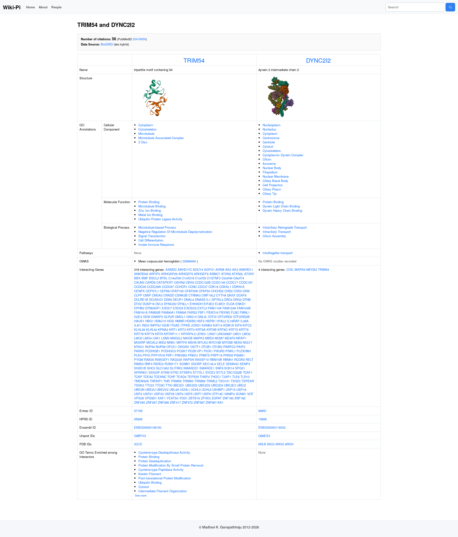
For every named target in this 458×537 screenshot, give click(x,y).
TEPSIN (193, 376)
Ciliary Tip (269, 193)
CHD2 (228, 291)
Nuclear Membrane (276, 176)
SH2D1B (140, 368)
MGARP (140, 342)
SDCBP (196, 363)
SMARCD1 (190, 368)
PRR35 (228, 355)
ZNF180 (228, 398)
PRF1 (170, 355)
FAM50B (155, 312)
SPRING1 (141, 372)
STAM (165, 372)
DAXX (231, 295)
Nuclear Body (272, 168)
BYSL (163, 278)
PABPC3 (229, 346)
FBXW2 (224, 312)
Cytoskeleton (147, 129)
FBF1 (202, 312)
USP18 (241, 389)
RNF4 (148, 363)
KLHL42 (151, 329)
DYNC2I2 (318, 60)
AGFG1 (209, 269)
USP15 (230, 389)
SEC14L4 (209, 363)
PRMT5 (204, 355)
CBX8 (190, 282)
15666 (262, 419)
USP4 (179, 393)
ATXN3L (237, 273)
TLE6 (235, 376)
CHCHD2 (217, 291)
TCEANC (160, 376)
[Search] (450, 7)
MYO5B (227, 342)
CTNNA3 (194, 295)
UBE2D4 (217, 385)
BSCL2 (154, 278)
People (56, 7)
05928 (138, 419)
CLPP (138, 295)
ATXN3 (226, 273)
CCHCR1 (181, 286)
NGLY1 (247, 342)
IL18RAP (233, 321)
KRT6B (212, 329)
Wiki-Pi (12, 7)
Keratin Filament (149, 474)
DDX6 (168, 299)
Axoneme (269, 163)
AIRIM (219, 269)
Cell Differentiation (150, 240)
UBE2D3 (204, 385)
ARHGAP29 (169, 273)
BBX (137, 278)
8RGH (289, 444)
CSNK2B (181, 295)
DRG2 (237, 299)
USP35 (169, 393)
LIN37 (212, 333)
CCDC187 (246, 282)
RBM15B (216, 359)
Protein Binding (148, 202)
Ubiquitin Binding (149, 482)
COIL (290, 269)
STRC (174, 372)
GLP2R (169, 316)
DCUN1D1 (156, 299)
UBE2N (139, 389)
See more (140, 495)
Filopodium (270, 172)
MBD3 (209, 338)
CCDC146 (218, 282)
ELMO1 (220, 303)
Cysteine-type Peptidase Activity (161, 469)
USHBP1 (218, 389)
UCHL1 (185, 389)
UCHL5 (206, 389)
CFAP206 (191, 291)
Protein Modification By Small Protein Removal (170, 465)
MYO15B (215, 342)
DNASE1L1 (203, 299)
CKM (246, 291)
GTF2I (212, 316)
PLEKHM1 (244, 351)
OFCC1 (172, 346)
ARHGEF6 (201, 273)
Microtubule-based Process (157, 227)
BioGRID (107, 44)
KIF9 (238, 325)
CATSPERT (164, 282)
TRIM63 (187, 381)
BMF (144, 278)
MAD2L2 (176, 338)
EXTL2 (202, 308)
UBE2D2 (191, 385)
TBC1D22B (234, 372)
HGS (170, 321)
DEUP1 (178, 299)
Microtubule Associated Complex (161, 138)
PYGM (138, 359)
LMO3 (138, 338)
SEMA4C (232, 363)
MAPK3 (198, 338)
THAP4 (205, 376)
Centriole (269, 142)
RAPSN (188, 359)
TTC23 (149, 385)
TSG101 (224, 381)
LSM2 (165, 338)
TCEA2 (148, 376)
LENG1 (202, 333)
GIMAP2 (157, 316)
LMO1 (237, 333)
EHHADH (196, 303)
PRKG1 (193, 355)
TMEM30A (141, 381)
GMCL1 (180, 316)
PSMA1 (239, 355)
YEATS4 (172, 398)
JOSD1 (196, 325)
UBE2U (150, 389)
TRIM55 (176, 381)
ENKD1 (240, 303)
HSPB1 (210, 321)
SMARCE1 (206, 368)
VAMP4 (229, 393)
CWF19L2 (208, 295)
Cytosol (268, 146)
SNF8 (219, 368)
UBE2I (241, 385)
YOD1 (183, 398)
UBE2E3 (230, 385)
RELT (249, 359)
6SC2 (271, 444)
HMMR (179, 321)
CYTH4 (221, 295)
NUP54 (150, 346)
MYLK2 (203, 342)
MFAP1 (241, 338)
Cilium (267, 159)
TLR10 (245, 376)
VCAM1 (241, 393)
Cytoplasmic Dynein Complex (283, 155)
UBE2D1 (178, 385)
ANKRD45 (141, 273)
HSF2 (200, 321)
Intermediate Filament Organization (162, 491)
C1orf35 (200, 278)
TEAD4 (181, 376)
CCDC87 (168, 286)
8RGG (280, 444)
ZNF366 (163, 402)
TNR (166, 381)
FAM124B (244, 308)
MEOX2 (311, 269)
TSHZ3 (235, 381)
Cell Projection (273, 185)
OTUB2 (217, 346)
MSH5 (192, 342)
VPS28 (139, 398)
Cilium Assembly (274, 236)
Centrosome (271, 138)
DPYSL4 (217, 299)
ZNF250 (139, 402)
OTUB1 (206, 346)
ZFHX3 (206, 398)
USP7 (197, 393)
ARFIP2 (154, 273)
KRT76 (244, 329)
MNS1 (171, 342)
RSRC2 (158, 363)
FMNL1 (245, 312)
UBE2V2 (162, 389)
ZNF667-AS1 (215, 402)
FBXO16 (212, 312)
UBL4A (174, 389)
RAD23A (176, 359)
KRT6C (223, 329)
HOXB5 (190, 321)
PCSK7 (182, 351)
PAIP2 (240, 346)
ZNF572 (187, 402)
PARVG (139, 351)
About (43, 7)
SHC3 (151, 368)
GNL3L (202, 316)
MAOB (188, 338)
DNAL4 (189, 299)
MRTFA (182, 342)
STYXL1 (198, 372)
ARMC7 (214, 273)
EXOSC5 (190, 308)
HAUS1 (139, 321)
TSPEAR (247, 381)
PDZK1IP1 (195, 351)
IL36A (244, 321)
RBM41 (228, 359)
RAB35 (149, 359)
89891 (262, 410)
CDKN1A (238, 286)
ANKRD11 (246, 269)
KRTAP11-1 (172, 333)
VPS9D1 (151, 398)
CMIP (147, 295)
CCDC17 (232, 282)
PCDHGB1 (152, 351)
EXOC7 (167, 308)
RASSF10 (202, 359)
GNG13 (191, 316)
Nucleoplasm (272, 125)
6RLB (262, 444)
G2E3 (138, 316)
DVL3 (159, 303)
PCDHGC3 (168, 351)
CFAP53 (204, 291)
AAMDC (171, 269)
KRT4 (191, 329)
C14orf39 (174, 278)
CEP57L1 (152, 291)
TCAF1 (247, 372)
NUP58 (161, 346)
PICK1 (208, 351)
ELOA (230, 303)
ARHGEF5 (185, 273)
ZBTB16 (194, 398)
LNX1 (156, 338)
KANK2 (207, 325)
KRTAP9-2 (188, 333)
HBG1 (149, 321)
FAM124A (229, 308)
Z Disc (142, 142)
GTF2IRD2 (225, 316)
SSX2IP (154, 372)
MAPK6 (300, 269)
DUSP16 (149, 303)
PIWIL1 (230, 351)
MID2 (162, 342)
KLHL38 (139, 329)
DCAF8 (241, 295)
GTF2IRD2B (241, 316)
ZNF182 (239, 398)
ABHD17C (185, 269)
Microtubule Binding (152, 206)
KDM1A (228, 325)
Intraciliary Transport (277, 231)
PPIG (146, 355)
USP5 (188, 393)
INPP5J (155, 325)
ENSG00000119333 (272, 427)
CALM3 (139, 282)
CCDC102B (203, 282)
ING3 (145, 325)
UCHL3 (196, 389)
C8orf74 (238, 278)
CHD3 (238, 291)
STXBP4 (186, 372)
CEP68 (165, 291)
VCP (250, 393)
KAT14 (217, 325)
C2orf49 (227, 278)
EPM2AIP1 (153, 308)
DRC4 (228, 299)
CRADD (168, 295)
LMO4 (147, 338)
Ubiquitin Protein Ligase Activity (160, 219)
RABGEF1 (162, 359)
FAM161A (141, 312)
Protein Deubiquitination (154, 461)
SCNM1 (184, 363)
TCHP (171, 376)
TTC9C (160, 385)
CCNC (192, 286)
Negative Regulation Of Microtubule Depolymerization (175, 231)
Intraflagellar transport (278, 253)
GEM (146, 316)
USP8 (207, 393)
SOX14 (229, 368)
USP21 (148, 393)
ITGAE (175, 325)
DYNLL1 (183, 303)
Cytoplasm (145, 125)
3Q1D (138, 444)
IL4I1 (137, 325)
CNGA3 (157, 295)
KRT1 (173, 329)
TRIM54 (194, 60)
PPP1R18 (158, 355)
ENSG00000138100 (147, 427)
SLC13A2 (162, 368)
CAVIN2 (179, 282)
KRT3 (182, 329)
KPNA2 (163, 329)
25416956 (139, 39)
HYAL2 (221, 321)
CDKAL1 (225, 286)
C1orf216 (188, 278)
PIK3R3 (219, 351)
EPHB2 (139, 308)
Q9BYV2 (140, 435)
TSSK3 (139, 385)
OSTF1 (195, 346)
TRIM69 (199, 381)
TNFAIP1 (156, 381)
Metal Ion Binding (150, 214)
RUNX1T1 (171, 363)
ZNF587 (199, 402)
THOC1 (216, 376)
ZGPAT (217, 398)
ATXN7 (249, 273)
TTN (169, 385)
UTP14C (217, 393)
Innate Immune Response (156, 244)
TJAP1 (226, 376)
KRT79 (149, 333)
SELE (221, 363)
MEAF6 (230, 338)
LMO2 (246, 333)
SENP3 (245, 363)
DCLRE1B (141, 299)
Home (30, 7)
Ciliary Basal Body (275, 180)
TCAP (138, 376)
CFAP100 (177, 291)
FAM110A (215, 308)
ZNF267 (151, 402)
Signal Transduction (152, 236)
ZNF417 (175, 402)
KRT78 (139, 333)
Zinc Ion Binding (149, 210)
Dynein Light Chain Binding (281, 206)
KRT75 (233, 329)
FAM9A (181, 312)
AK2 (228, 269)
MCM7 (219, 338)
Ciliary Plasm (272, 189)
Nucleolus (269, 129)
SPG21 (240, 368)
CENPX (139, 291)
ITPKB (185, 325)
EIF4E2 (208, 303)
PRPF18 (216, 355)
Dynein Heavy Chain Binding (282, 210)
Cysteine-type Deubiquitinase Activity (164, 452)
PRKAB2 (181, 355)
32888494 (189, 261)
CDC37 (203, 286)
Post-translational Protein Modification (164, 478)
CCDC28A (154, 286)
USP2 (138, 393)
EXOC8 (178, 308)
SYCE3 (210, 372)
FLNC (235, 312)
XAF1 (162, 398)
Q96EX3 (264, 435)
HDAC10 (160, 321)
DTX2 (138, 303)
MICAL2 (152, 342)
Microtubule (146, 133)
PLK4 (138, 355)
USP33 (159, 393)
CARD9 (150, 282)
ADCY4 (198, 269)
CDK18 (213, 286)
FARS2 (192, 312)
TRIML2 (211, 381)
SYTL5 (220, 372)
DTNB (247, 299)
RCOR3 (239, 359)
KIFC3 (247, 325)
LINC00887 (224, 333)
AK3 (235, 269)
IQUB (165, 325)
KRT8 (159, 333)
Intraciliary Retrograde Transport (285, 227)
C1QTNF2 (214, 278)
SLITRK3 (176, 368)
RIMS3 (139, 363)
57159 (138, 410)
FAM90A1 (168, 312)
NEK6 (238, 342)
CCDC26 (140, 286)
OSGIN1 (183, 346)
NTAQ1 (139, 346)
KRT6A (201, 329)
